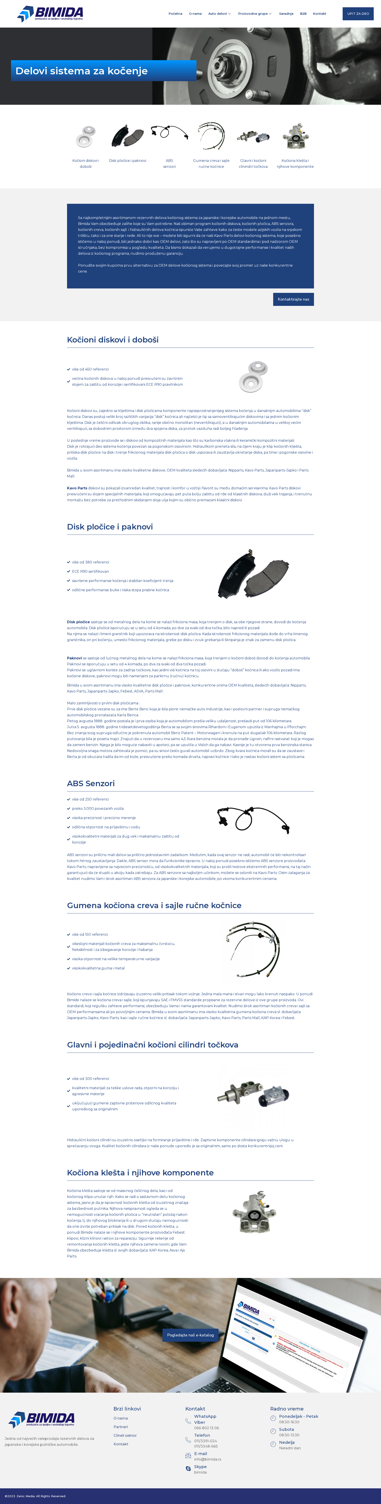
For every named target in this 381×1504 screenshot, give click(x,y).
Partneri (121, 1427)
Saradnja (286, 14)
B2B (303, 14)
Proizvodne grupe (253, 14)
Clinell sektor (125, 1435)
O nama (195, 14)
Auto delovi (217, 14)
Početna (175, 14)
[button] (358, 13)
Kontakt (319, 14)
